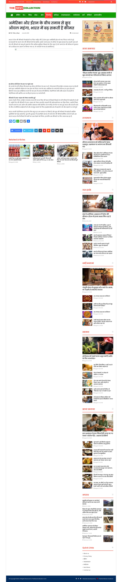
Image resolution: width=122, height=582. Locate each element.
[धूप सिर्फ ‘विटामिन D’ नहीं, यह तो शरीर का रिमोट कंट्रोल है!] (87, 367)
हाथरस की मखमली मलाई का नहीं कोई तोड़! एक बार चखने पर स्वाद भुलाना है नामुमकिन (103, 451)
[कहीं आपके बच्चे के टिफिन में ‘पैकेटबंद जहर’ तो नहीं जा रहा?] (87, 391)
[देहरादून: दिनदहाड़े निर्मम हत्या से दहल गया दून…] (108, 538)
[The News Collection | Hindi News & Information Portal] (25, 8)
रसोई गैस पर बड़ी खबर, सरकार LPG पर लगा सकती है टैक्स (19, 159)
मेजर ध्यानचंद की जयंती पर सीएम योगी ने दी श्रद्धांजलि (103, 99)
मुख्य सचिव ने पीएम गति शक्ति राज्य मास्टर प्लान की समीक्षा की (103, 162)
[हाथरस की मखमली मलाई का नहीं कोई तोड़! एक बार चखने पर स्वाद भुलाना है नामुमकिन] (87, 452)
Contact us (54, 2)
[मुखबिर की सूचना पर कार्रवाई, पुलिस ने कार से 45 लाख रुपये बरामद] (108, 503)
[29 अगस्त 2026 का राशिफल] (87, 298)
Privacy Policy (37, 2)
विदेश (30, 15)
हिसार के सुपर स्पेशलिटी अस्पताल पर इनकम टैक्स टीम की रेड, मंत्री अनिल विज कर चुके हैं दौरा (91, 510)
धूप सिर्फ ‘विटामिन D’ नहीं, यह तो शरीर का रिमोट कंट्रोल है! (103, 365)
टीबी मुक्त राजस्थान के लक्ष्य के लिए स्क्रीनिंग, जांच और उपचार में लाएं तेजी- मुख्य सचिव (103, 171)
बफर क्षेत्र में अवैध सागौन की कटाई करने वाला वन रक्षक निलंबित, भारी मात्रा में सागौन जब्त (92, 519)
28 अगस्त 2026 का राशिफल (102, 312)
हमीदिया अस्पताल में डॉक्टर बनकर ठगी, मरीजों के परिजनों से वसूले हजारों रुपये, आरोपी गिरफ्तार (91, 528)
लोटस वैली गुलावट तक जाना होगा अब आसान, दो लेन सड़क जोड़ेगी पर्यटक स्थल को (102, 83)
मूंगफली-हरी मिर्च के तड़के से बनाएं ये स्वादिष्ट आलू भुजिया (102, 443)
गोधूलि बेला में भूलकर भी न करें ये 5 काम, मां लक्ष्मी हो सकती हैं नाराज (97, 288)
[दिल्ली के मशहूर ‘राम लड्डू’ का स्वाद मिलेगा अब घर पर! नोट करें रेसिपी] (87, 477)
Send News (46, 2)
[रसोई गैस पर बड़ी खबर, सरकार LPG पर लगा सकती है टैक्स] (19, 151)
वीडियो (89, 15)
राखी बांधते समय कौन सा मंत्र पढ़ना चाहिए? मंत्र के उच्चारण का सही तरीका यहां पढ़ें (103, 321)
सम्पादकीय (98, 15)
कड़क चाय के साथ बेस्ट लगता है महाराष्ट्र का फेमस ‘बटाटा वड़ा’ (102, 459)
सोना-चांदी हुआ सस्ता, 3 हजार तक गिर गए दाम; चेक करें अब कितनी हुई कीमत (67, 160)
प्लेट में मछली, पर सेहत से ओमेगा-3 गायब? (101, 373)
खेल (42, 15)
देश (24, 15)
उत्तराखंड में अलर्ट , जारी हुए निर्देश (103, 90)
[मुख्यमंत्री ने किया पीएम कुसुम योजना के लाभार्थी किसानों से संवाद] (87, 180)
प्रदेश (35, 15)
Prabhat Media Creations (106, 579)
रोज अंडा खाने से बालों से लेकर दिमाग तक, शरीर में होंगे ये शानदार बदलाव (102, 382)
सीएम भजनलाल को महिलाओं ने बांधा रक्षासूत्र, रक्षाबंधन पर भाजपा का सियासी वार (96, 144)
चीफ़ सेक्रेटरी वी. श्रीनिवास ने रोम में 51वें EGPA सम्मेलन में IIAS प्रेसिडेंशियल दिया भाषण (103, 154)
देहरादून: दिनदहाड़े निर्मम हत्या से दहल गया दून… (91, 537)
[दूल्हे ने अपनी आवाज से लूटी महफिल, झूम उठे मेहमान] (87, 246)
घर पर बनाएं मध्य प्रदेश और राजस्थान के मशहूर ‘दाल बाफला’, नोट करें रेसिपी (103, 468)
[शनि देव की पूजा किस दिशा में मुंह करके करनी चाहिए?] (87, 306)
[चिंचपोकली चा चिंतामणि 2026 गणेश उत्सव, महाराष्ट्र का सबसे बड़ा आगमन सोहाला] (87, 108)
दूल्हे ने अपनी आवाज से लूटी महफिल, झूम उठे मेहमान (101, 244)
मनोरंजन (76, 15)
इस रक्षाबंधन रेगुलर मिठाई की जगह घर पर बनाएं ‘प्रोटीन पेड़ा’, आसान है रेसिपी (97, 434)
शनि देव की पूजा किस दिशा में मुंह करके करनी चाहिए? (103, 305)
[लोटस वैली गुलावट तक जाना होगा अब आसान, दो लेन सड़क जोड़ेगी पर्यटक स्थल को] (87, 84)
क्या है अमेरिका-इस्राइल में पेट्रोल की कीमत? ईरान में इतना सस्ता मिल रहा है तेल (96, 216)
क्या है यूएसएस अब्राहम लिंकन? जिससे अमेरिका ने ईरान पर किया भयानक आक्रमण (103, 237)
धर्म (83, 15)
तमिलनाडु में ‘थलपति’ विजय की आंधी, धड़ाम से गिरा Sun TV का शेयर (43, 159)
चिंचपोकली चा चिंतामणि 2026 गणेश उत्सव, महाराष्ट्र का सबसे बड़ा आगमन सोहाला (102, 107)
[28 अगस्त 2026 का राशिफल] (87, 314)
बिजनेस (48, 15)
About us (28, 2)
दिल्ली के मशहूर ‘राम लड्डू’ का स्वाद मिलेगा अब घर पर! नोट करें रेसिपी (103, 475)
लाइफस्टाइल (65, 15)
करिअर (56, 15)
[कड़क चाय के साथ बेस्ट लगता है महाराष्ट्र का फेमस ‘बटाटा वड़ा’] (87, 461)
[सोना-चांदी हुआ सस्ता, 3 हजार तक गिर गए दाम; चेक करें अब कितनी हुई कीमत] (67, 151)
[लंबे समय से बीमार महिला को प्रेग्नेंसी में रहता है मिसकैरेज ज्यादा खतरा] (87, 399)
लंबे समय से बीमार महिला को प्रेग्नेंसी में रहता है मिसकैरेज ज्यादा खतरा (103, 398)
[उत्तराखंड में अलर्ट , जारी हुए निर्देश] (87, 92)
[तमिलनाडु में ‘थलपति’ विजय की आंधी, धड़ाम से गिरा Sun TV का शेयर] (43, 151)
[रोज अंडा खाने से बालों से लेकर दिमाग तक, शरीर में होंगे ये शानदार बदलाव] (87, 383)
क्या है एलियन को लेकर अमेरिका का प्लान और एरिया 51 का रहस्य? (103, 252)
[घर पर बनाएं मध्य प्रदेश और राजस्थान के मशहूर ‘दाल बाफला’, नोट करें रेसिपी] (87, 469)
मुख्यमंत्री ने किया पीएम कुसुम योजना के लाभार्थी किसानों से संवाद (102, 179)
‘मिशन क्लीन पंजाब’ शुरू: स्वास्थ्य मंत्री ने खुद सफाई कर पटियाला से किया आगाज (97, 74)
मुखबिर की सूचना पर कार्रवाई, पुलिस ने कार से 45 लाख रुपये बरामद (91, 502)
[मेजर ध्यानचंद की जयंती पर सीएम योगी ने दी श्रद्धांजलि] (87, 100)
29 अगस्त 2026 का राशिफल (102, 296)
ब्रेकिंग (18, 15)
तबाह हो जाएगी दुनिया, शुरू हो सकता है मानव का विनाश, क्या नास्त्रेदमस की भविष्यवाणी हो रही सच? (103, 227)
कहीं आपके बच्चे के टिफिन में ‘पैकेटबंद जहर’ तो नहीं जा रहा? (102, 390)
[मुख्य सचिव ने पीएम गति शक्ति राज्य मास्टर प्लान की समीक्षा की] (87, 164)
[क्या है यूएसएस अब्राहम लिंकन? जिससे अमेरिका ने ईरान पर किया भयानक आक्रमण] (87, 237)
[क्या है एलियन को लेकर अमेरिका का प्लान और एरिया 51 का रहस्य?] (87, 254)
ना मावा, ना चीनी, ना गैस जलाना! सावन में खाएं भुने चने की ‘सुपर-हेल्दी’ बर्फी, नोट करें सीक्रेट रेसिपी (103, 484)
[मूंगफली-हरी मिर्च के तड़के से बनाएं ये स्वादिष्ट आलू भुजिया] (87, 444)
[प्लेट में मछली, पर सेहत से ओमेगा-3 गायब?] (87, 375)
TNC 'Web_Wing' (15, 33)
